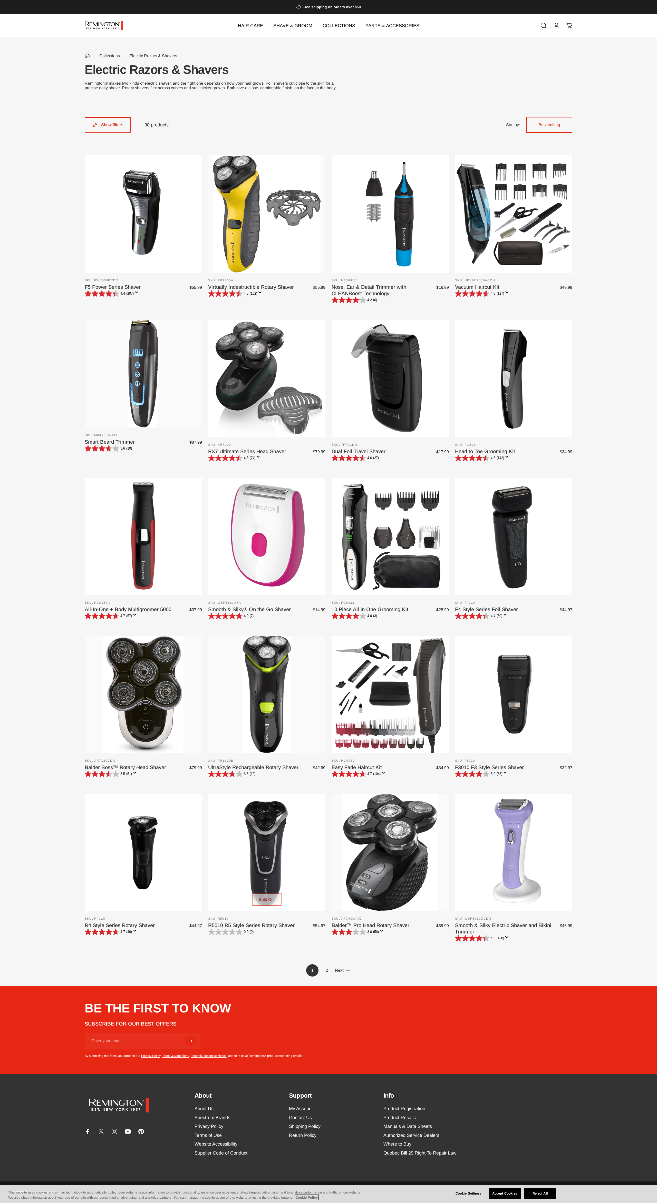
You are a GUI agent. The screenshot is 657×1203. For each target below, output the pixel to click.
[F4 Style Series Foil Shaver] (513, 536)
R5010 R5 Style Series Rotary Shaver (251, 925)
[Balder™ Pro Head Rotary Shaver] (390, 852)
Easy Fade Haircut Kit (357, 767)
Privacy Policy (150, 1056)
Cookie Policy (307, 1197)
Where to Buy (397, 1144)
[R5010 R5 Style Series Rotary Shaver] (266, 852)
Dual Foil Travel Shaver (358, 451)
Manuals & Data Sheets (407, 1126)
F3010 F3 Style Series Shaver (489, 767)
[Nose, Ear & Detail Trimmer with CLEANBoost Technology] (390, 214)
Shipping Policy (305, 1126)
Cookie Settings (468, 1193)
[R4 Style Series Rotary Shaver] (143, 852)
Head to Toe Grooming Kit (485, 451)
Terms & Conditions (175, 1056)
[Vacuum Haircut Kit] (513, 214)
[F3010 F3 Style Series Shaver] (513, 694)
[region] (328, 1194)
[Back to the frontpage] (87, 55)
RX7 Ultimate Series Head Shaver (247, 451)
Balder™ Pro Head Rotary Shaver (370, 925)
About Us (204, 1108)
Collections (109, 56)
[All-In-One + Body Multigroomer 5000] (143, 536)
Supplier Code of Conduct (221, 1153)
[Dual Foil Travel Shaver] (390, 378)
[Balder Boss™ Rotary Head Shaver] (143, 694)
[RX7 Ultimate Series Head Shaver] (266, 378)
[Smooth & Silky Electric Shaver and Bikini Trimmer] (513, 852)
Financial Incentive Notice (209, 1056)
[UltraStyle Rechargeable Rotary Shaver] (266, 694)
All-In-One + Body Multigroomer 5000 (128, 609)
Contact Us (300, 1117)
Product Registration (404, 1108)
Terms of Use (208, 1135)
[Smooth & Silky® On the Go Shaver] (266, 536)
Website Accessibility (216, 1144)
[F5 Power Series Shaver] (143, 214)
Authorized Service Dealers (411, 1135)
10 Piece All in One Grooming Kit (370, 609)
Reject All (540, 1193)
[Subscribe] (190, 1041)
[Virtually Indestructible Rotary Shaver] (266, 214)
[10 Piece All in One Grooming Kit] (390, 536)
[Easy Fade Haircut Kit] (390, 694)
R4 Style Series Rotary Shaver (120, 925)
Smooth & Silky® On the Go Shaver (249, 609)
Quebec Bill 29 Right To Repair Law (419, 1153)
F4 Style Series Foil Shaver (486, 609)
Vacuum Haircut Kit (477, 287)
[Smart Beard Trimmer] (143, 373)
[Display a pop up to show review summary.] (137, 294)
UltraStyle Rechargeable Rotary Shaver (253, 767)
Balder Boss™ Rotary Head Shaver (125, 767)
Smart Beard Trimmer (110, 442)
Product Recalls (399, 1117)
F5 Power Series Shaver (113, 287)
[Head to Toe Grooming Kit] (513, 378)
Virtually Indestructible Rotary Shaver (251, 287)
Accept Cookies (504, 1193)
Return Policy (302, 1135)
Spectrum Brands (212, 1117)
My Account (301, 1108)
